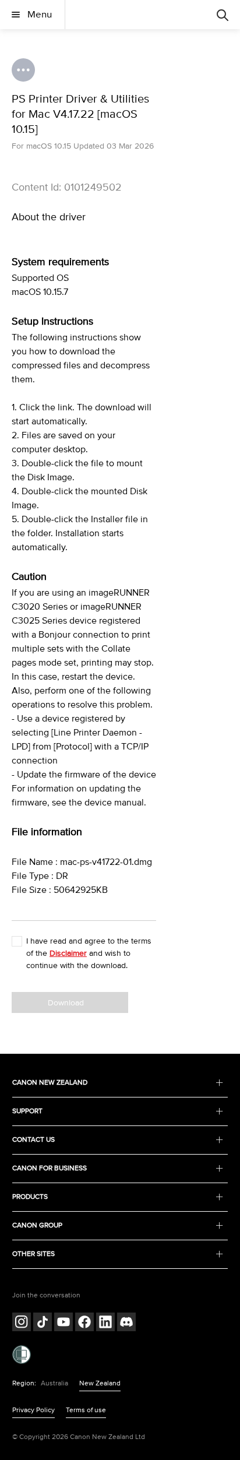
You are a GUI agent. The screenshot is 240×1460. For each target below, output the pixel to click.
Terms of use (86, 1410)
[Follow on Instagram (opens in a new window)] (21, 1323)
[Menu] (222, 15)
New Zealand (100, 1383)
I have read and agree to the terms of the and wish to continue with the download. (88, 953)
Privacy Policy (33, 1410)
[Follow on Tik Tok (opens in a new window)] (42, 1323)
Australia (54, 1383)
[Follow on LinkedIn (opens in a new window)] (105, 1323)
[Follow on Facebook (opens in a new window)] (84, 1323)
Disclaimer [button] (68, 953)
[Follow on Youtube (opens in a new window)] (63, 1323)
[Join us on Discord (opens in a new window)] (126, 1323)
